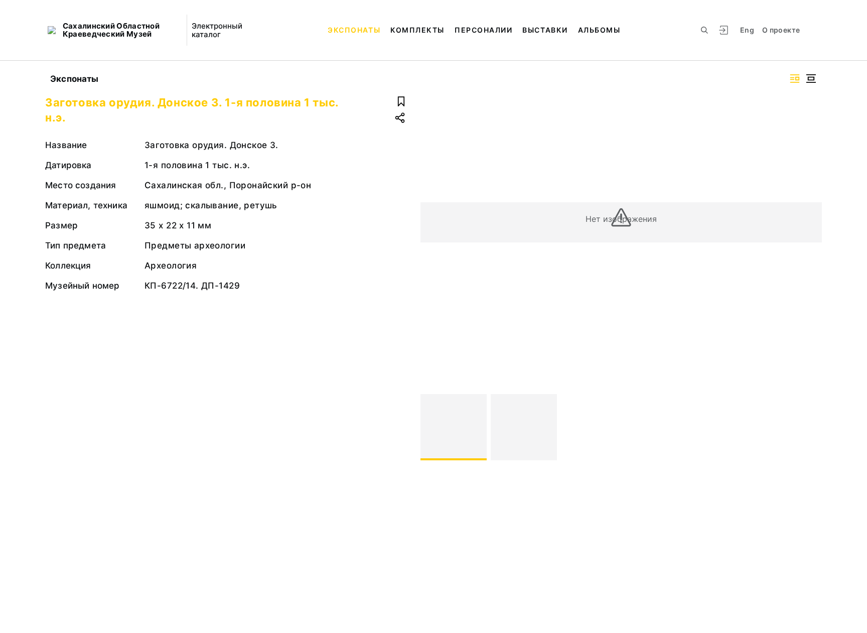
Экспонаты (354, 30)
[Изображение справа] (795, 78)
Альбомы (599, 30)
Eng (747, 30)
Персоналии (483, 30)
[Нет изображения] (453, 427)
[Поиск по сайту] (704, 30)
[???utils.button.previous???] (432, 427)
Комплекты (417, 30)
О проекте (781, 30)
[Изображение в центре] (811, 78)
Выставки (544, 30)
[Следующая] (810, 427)
